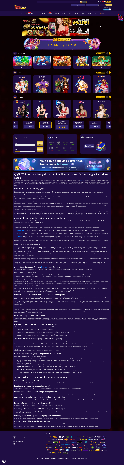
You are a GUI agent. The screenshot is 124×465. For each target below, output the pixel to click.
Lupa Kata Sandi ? (107, 7)
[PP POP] (82, 84)
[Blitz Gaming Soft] (62, 84)
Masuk (103, 5)
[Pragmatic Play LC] (22, 109)
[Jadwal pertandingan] (83, 2)
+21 (38, 458)
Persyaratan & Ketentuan (70, 458)
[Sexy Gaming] (82, 109)
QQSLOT (82, 180)
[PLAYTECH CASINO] (62, 109)
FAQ (79, 458)
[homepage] (21, 13)
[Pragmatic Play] (22, 84)
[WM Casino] (42, 109)
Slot (37, 13)
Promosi (89, 13)
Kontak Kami (61, 458)
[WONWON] (102, 84)
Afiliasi (109, 1)
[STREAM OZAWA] (121, 18)
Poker (70, 13)
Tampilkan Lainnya (101, 53)
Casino (43, 13)
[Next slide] (110, 53)
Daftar (109, 5)
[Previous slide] (107, 53)
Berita (83, 13)
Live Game (50, 13)
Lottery (63, 13)
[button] (100, 27)
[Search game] (96, 13)
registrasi (38, 388)
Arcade (76, 13)
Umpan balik (84, 458)
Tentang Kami (53, 458)
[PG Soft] (42, 84)
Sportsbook (56, 13)
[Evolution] (102, 109)
